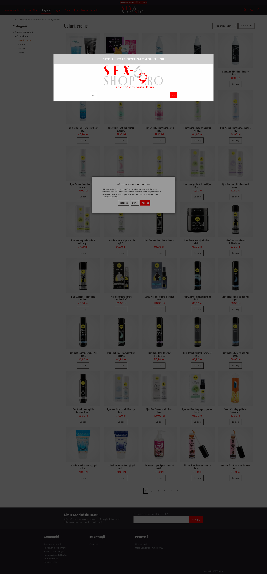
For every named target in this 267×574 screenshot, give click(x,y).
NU (93, 95)
